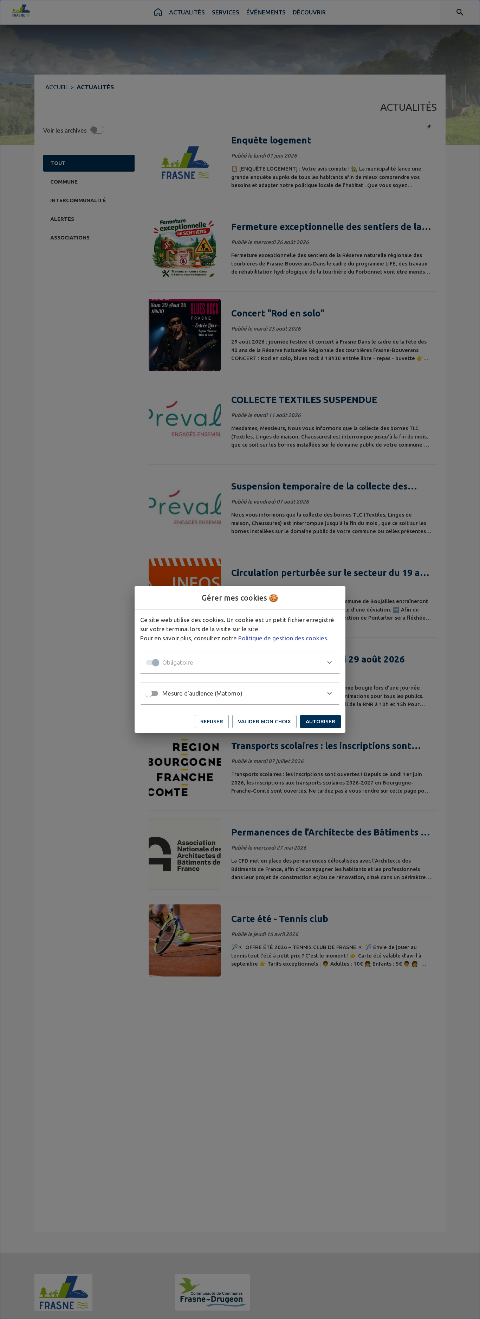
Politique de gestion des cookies (282, 638)
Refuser (211, 721)
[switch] (148, 693)
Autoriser (320, 721)
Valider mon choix (264, 721)
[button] (240, 662)
